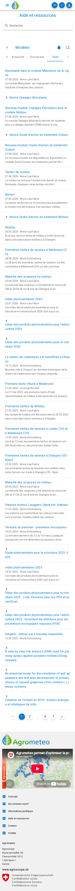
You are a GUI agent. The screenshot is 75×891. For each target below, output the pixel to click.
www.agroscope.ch (15, 869)
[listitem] (37, 796)
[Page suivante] (62, 717)
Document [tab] (37, 56)
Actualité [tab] (18, 56)
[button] (55, 5)
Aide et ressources (37, 15)
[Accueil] (15, 5)
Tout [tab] (55, 56)
